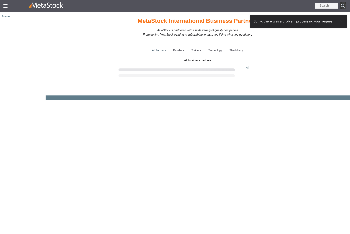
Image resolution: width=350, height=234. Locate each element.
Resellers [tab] (178, 50)
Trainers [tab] (196, 50)
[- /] (56, 6)
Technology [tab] (215, 50)
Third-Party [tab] (236, 50)
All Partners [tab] (159, 50)
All (247, 67)
